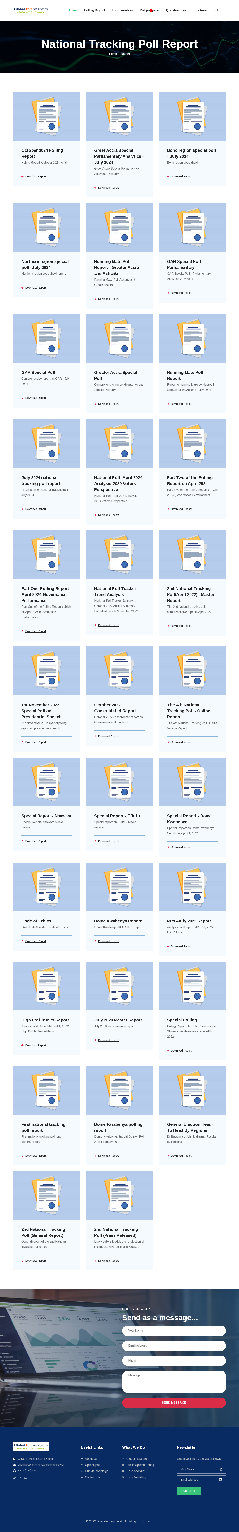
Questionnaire (176, 10)
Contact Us (92, 1477)
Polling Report (94, 10)
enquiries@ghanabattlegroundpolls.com (41, 1464)
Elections (200, 10)
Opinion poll (92, 1465)
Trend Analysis (122, 10)
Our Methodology (96, 1471)
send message (174, 1402)
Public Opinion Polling (140, 1465)
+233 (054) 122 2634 (30, 1470)
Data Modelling (136, 1477)
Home (73, 10)
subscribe (189, 1490)
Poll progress (149, 10)
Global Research (137, 1458)
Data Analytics (136, 1471)
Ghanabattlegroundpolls (112, 1521)
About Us (91, 1458)
